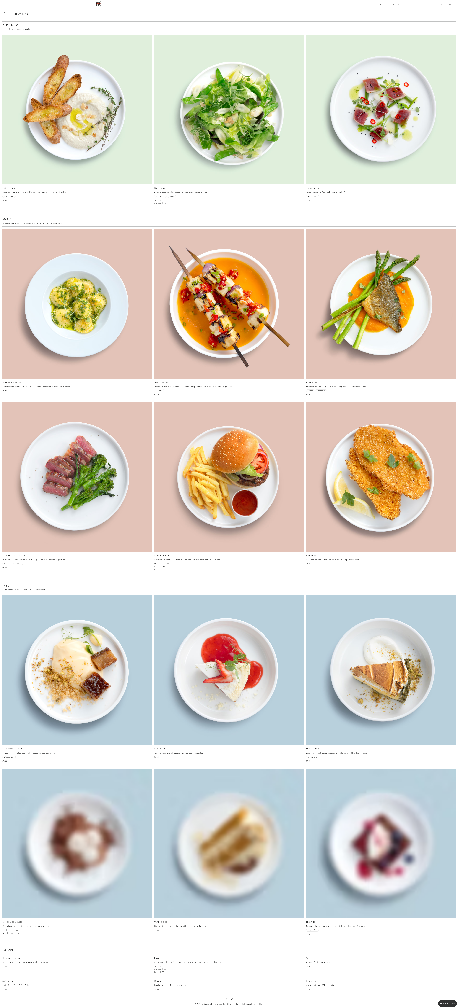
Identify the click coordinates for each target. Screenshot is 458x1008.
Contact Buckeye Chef (253, 1004)
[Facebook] (226, 999)
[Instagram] (231, 999)
